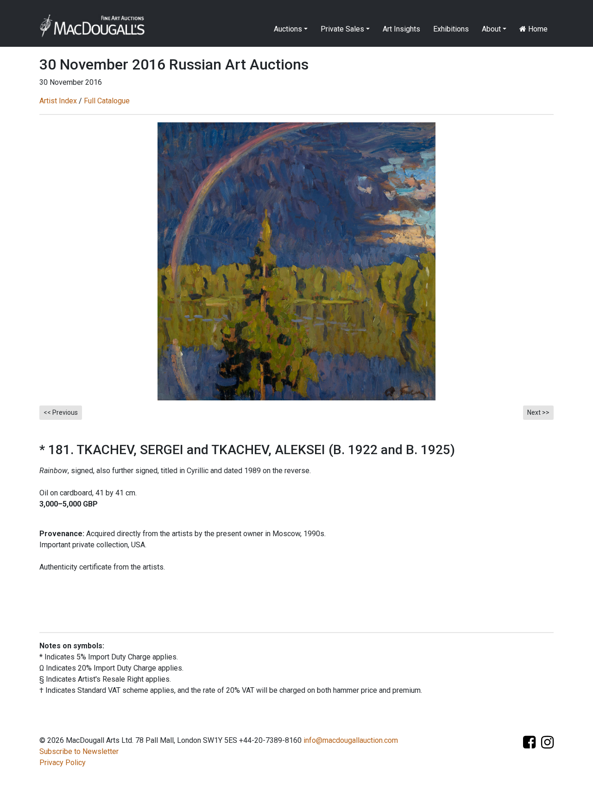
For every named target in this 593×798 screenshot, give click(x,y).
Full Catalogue (107, 100)
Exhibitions (451, 29)
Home (537, 29)
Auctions (288, 29)
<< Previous (61, 412)
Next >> (538, 412)
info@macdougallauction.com (350, 740)
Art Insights (401, 29)
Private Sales (342, 29)
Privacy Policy (62, 762)
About (491, 29)
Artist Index (58, 100)
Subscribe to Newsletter (79, 751)
